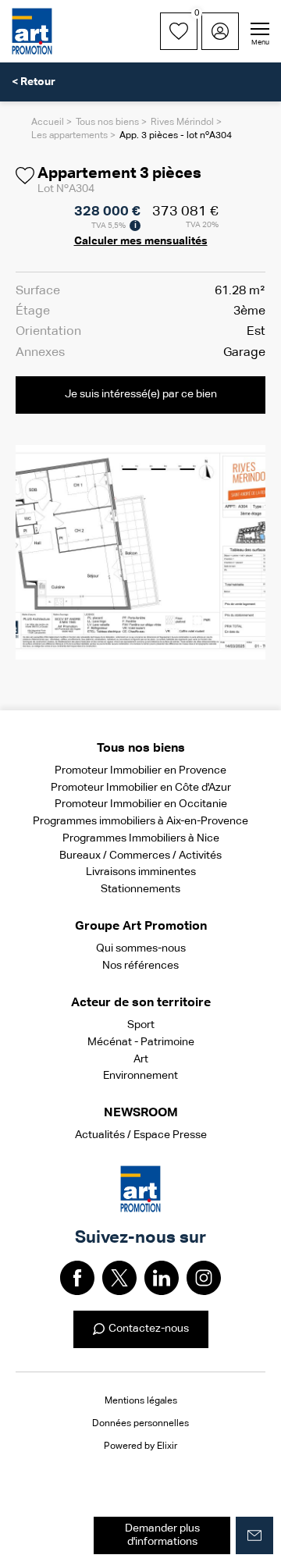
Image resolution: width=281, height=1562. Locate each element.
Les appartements (69, 136)
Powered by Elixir (140, 1446)
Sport (141, 1024)
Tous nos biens (107, 122)
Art (140, 1059)
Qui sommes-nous (141, 948)
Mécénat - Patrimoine (140, 1042)
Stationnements (140, 889)
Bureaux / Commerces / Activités (140, 855)
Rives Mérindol (182, 122)
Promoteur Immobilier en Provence (140, 770)
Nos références (140, 965)
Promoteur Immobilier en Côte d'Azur (141, 787)
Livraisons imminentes (141, 871)
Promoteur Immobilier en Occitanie (141, 804)
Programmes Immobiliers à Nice (140, 838)
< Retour (33, 81)
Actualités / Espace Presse (141, 1135)
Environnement (140, 1075)
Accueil (47, 122)
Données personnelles (140, 1424)
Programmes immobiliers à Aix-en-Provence (140, 821)
